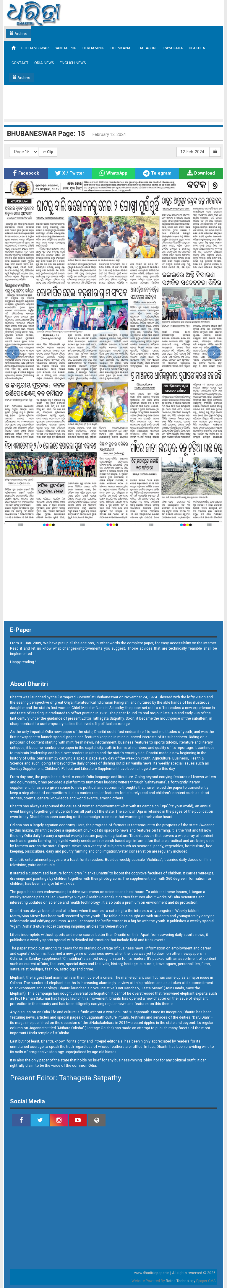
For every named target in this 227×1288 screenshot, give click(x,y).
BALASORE (148, 48)
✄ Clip (48, 151)
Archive (20, 33)
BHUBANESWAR (35, 48)
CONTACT (20, 63)
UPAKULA (197, 48)
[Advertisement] (113, 101)
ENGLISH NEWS (73, 63)
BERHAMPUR (93, 48)
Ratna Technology (180, 1281)
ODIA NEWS (44, 63)
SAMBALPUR (66, 48)
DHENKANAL (122, 48)
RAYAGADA (173, 48)
